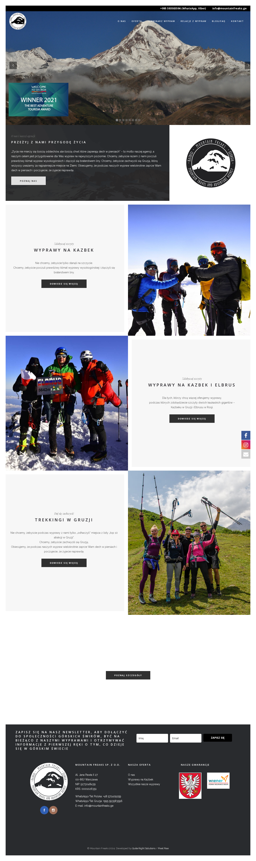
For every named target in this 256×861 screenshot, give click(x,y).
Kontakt (237, 21)
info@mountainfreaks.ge (229, 8)
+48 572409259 (112, 796)
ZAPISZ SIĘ (218, 737)
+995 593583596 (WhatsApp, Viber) (183, 8)
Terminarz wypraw (161, 21)
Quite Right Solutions (143, 848)
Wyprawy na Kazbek (140, 779)
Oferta (137, 21)
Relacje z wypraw (193, 21)
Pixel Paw (163, 848)
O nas (122, 21)
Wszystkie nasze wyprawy (144, 784)
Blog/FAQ (218, 21)
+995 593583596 (112, 801)
